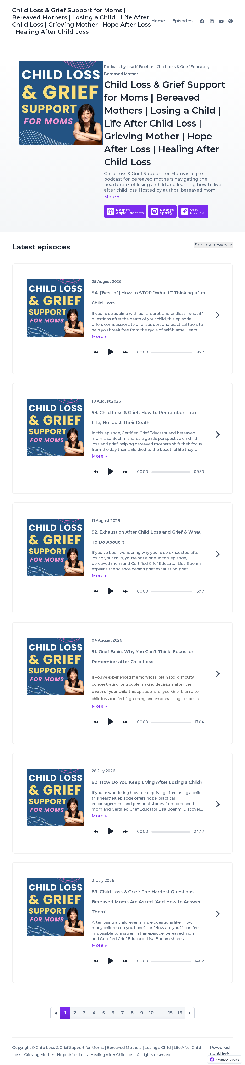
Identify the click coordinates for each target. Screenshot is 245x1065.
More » (111, 196)
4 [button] (93, 1012)
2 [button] (74, 1012)
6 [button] (112, 1012)
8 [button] (132, 1012)
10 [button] (151, 1012)
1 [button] (65, 1012)
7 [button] (122, 1012)
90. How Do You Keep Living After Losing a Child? (147, 782)
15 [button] (170, 1012)
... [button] (161, 1012)
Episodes (182, 20)
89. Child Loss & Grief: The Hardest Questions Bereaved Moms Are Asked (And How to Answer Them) (146, 902)
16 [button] (180, 1012)
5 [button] (103, 1012)
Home (158, 20)
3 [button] (84, 1012)
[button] (55, 1013)
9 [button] (141, 1012)
